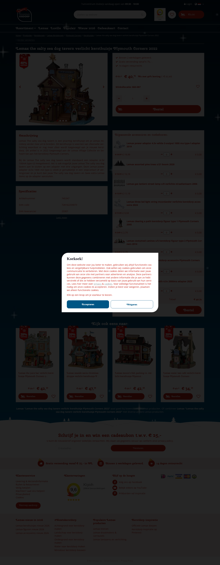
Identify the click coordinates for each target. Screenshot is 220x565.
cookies (108, 283)
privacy (98, 283)
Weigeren (132, 304)
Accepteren (88, 304)
